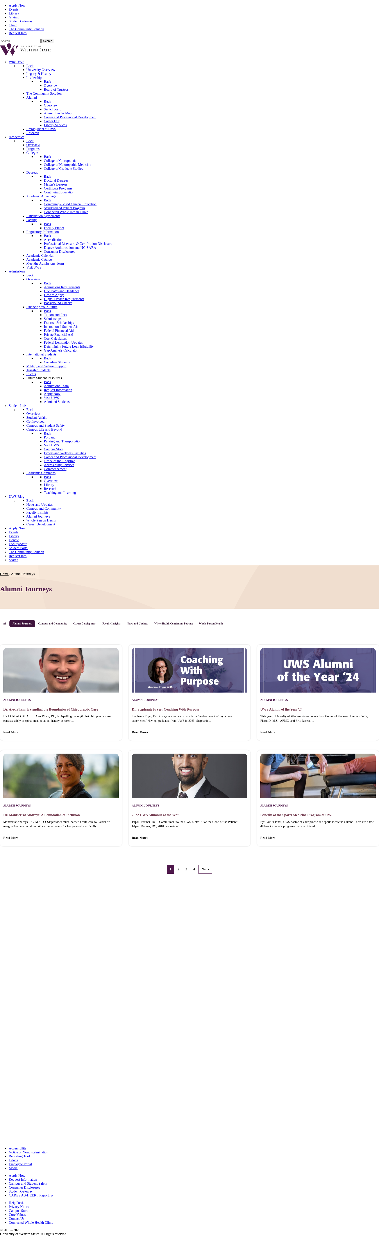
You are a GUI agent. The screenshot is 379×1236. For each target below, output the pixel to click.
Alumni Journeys (22, 623)
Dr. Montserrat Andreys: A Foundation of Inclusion (41, 815)
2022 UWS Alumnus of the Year (155, 815)
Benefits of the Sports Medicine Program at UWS (296, 815)
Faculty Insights (111, 623)
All (4, 623)
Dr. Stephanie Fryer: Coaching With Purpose (165, 709)
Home (4, 574)
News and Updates (137, 623)
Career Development (84, 623)
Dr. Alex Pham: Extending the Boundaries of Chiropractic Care (50, 709)
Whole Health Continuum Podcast (173, 623)
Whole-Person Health (211, 623)
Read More (10, 732)
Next (205, 869)
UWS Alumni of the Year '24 (281, 709)
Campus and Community (52, 623)
